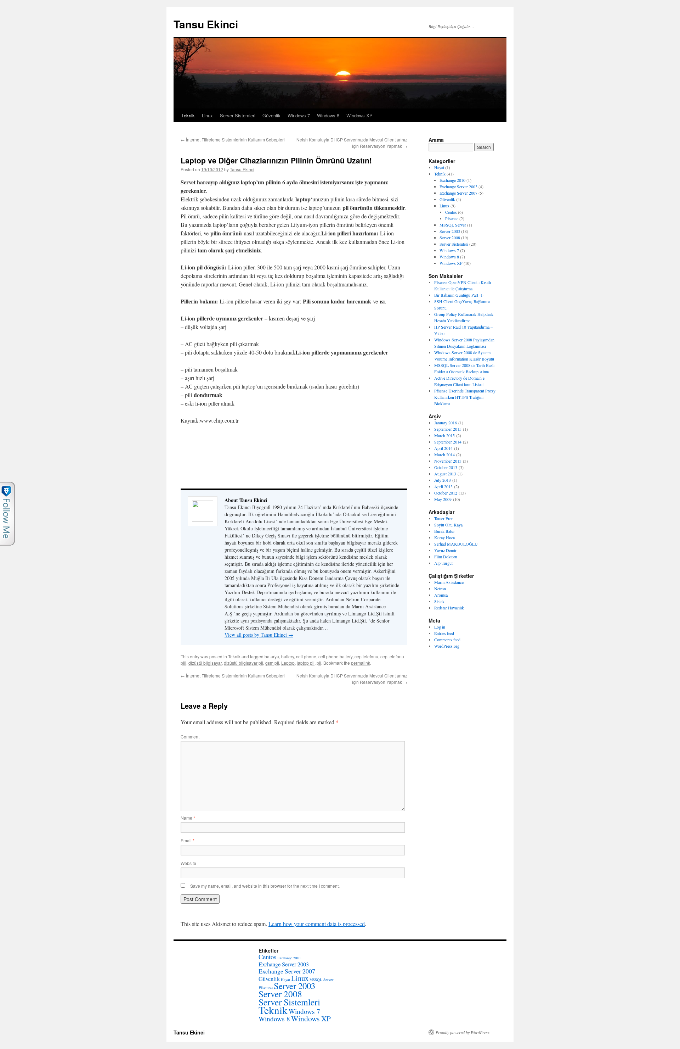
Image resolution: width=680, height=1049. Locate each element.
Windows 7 (299, 115)
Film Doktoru (445, 556)
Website (188, 863)
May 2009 (443, 499)
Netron (440, 588)
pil (319, 663)
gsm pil (272, 663)
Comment (190, 736)
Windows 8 (328, 115)
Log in (439, 627)
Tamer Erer (443, 518)
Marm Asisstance (449, 582)
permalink (360, 663)
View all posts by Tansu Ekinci (259, 634)
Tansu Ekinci (206, 24)
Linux (207, 115)
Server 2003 (450, 231)
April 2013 (443, 486)
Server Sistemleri (237, 115)
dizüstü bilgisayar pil (243, 663)
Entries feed (444, 633)
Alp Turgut (443, 563)
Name (188, 818)
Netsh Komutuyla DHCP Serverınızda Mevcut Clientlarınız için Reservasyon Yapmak (351, 142)
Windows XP (359, 115)
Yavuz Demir (445, 550)
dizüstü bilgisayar (205, 663)
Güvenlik (271, 115)
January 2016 (445, 422)
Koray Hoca (444, 537)
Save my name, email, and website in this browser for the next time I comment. (265, 886)
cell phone (306, 656)
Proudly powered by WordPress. (463, 1032)
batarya (272, 656)
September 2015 (447, 429)
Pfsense (451, 218)
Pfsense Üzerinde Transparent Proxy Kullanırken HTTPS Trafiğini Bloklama (464, 397)
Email (187, 840)
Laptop (288, 663)
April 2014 (443, 448)
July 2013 (442, 480)
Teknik (188, 115)
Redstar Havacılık (449, 607)
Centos (451, 212)
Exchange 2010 (452, 180)
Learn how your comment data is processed (316, 923)
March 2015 (444, 435)
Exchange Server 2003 (458, 186)
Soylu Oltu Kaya (448, 525)
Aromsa (441, 595)
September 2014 (447, 442)
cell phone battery (335, 656)
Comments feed (447, 639)
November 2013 (447, 461)
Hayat (439, 167)
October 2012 (445, 493)
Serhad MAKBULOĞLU (456, 544)
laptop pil (305, 663)
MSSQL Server (453, 225)
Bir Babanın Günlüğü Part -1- (459, 295)
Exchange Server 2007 (458, 193)
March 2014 (444, 454)
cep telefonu (366, 656)
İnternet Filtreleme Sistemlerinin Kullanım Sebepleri (233, 139)
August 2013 (445, 473)
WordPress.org (446, 646)
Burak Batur (444, 531)
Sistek (439, 601)
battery (287, 656)
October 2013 (445, 467)
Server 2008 (450, 237)
